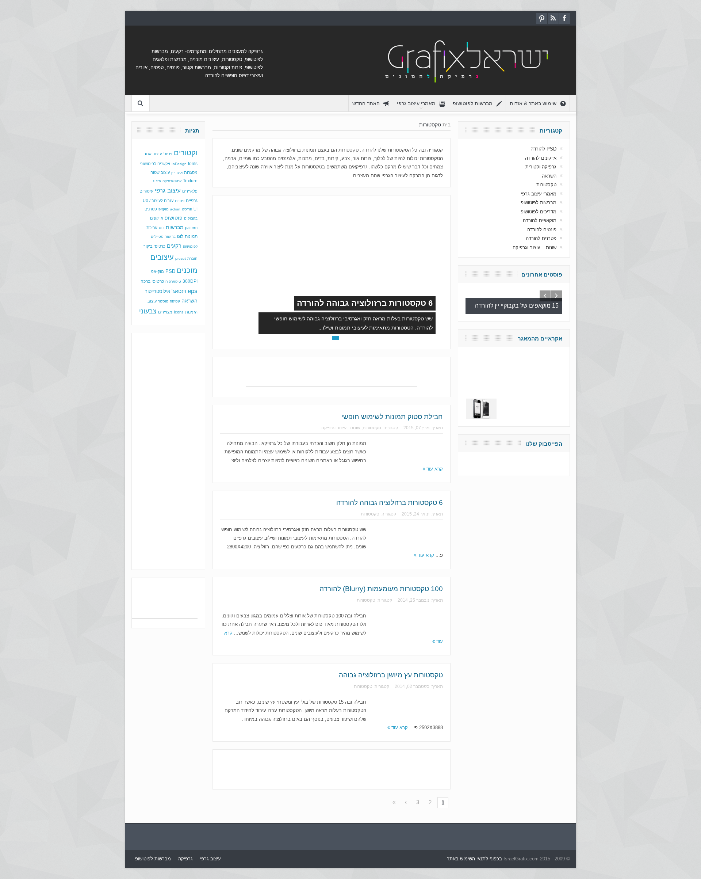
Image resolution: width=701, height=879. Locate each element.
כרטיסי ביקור (154, 246)
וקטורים (186, 153)
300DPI (190, 281)
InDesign (179, 164)
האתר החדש (366, 103)
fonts (193, 163)
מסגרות (191, 172)
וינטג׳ (167, 154)
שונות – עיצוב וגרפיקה (534, 247)
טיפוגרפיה (173, 281)
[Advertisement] (331, 376)
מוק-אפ (157, 271)
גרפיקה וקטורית (540, 167)
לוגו (180, 236)
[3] (327, 338)
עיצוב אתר (153, 154)
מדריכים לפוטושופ (538, 211)
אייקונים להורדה (540, 158)
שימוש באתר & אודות (533, 103)
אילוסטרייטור (157, 291)
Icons (179, 312)
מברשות (175, 227)
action (175, 209)
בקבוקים (191, 218)
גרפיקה (185, 858)
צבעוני (148, 311)
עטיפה (175, 301)
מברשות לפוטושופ (473, 103)
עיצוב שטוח (160, 172)
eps (193, 290)
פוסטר (163, 301)
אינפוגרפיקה (171, 181)
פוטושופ (174, 218)
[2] (335, 338)
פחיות (179, 201)
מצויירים (165, 312)
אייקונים (156, 218)
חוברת (192, 258)
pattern (191, 227)
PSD (170, 271)
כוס (161, 228)
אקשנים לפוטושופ (155, 163)
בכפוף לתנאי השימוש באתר (474, 858)
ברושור (170, 237)
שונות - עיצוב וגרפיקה (340, 427)
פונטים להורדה (541, 229)
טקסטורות (372, 427)
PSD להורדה (543, 149)
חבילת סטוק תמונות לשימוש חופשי (392, 417)
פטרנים (151, 209)
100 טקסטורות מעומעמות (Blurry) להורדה (381, 589)
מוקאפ (163, 209)
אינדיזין (177, 173)
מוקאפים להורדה (539, 220)
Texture (190, 180)
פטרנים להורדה (541, 238)
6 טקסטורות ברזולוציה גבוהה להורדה (365, 303)
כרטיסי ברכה (152, 281)
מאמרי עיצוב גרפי (416, 103)
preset (180, 258)
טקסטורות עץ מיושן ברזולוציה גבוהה (391, 675)
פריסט (187, 209)
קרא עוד (434, 469)
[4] (318, 338)
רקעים (174, 246)
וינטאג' (179, 291)
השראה (189, 301)
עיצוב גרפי (168, 190)
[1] (344, 338)
